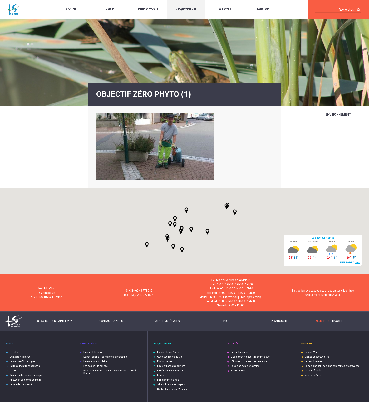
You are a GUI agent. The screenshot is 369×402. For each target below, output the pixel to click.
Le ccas (161, 375)
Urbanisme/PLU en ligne (22, 361)
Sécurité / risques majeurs (171, 384)
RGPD (223, 321)
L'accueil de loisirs (93, 352)
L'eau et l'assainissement (171, 366)
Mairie (109, 9)
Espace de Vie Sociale (169, 352)
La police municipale (168, 380)
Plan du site (279, 321)
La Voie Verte (312, 352)
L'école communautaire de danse (249, 361)
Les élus (14, 352)
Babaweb (336, 321)
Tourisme (263, 9)
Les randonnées (313, 361)
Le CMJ (13, 370)
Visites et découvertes (317, 356)
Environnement (338, 114)
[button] (191, 230)
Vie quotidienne (186, 9)
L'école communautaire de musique (250, 356)
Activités (225, 9)
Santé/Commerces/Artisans (172, 389)
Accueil (71, 9)
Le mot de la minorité (21, 384)
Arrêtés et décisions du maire (25, 380)
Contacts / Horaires (20, 356)
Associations (238, 370)
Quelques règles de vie (169, 356)
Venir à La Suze (313, 375)
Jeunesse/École (148, 9)
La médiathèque (239, 352)
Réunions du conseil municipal (26, 375)
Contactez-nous (111, 321)
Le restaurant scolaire (95, 361)
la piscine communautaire (245, 366)
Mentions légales (167, 321)
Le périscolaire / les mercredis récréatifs (105, 356)
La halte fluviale (313, 370)
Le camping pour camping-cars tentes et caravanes (332, 366)
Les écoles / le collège (95, 366)
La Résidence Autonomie (170, 370)
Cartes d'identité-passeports (25, 366)
